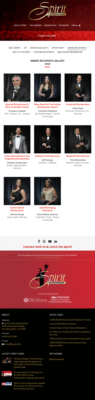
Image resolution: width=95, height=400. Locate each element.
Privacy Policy (55, 257)
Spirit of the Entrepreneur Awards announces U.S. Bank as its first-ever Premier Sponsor (29, 386)
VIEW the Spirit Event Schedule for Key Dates (70, 338)
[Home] (80, 25)
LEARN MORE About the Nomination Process (70, 319)
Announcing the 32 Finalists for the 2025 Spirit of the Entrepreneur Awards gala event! (29, 375)
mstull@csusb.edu (12, 344)
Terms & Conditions (42, 257)
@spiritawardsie (56, 359)
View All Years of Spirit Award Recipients (67, 327)
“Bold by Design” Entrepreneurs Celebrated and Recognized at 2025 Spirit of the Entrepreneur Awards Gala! (28, 362)
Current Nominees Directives (62, 323)
